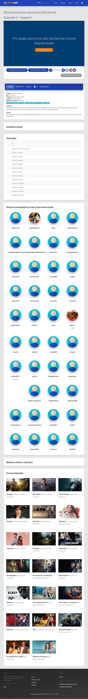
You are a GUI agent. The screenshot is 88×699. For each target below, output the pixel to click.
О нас (33, 677)
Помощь (33, 685)
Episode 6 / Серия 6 (17, 168)
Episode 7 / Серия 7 (17, 172)
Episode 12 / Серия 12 (18, 191)
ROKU (5, 687)
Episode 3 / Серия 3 (17, 156)
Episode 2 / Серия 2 (17, 152)
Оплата (61, 677)
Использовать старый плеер (71, 75)
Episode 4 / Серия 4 (17, 160)
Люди (70, 3)
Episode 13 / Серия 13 (18, 195)
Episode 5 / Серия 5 (17, 164)
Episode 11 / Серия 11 (18, 187)
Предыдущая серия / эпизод (17, 70)
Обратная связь (35, 679)
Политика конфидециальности (68, 684)
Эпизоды (28, 86)
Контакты (34, 682)
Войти (77, 3)
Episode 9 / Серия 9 (17, 179)
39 (36, 87)
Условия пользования (65, 686)
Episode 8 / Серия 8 (17, 176)
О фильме (10, 86)
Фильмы (62, 3)
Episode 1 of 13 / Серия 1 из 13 (20, 148)
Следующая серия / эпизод (38, 70)
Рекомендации (44, 86)
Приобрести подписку (44, 49)
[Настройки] (82, 3)
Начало (56, 3)
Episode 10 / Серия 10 (18, 183)
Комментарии (19, 86)
